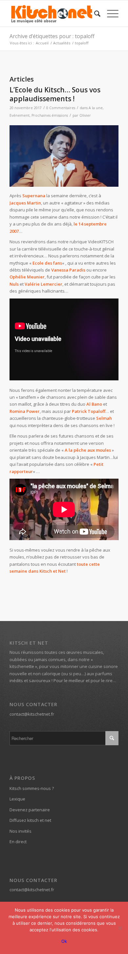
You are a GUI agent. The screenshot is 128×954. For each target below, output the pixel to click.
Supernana (33, 196)
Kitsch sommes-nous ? (32, 788)
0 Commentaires (60, 108)
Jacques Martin (25, 203)
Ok (64, 941)
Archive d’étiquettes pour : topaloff (52, 36)
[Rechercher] (94, 13)
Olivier (85, 115)
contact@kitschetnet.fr (32, 714)
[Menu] (109, 13)
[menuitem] (94, 13)
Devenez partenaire (30, 810)
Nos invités (21, 831)
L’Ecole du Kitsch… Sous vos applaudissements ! (55, 94)
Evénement (20, 115)
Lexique (17, 799)
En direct (18, 842)
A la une (96, 108)
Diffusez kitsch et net (30, 820)
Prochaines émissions (50, 115)
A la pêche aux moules (88, 450)
